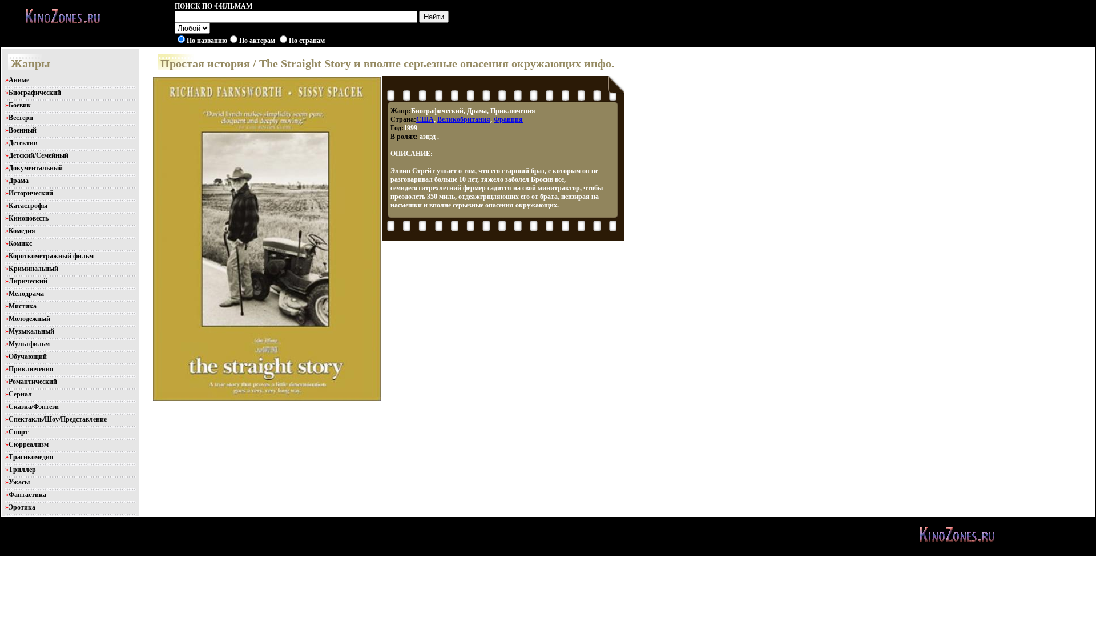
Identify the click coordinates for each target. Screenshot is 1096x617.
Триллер (22, 470)
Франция (508, 119)
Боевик (20, 105)
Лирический (28, 281)
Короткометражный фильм (51, 256)
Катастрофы (28, 206)
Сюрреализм (29, 444)
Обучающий (28, 356)
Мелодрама (26, 294)
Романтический (33, 382)
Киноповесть (29, 218)
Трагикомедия (31, 457)
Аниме (19, 80)
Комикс (20, 243)
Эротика (22, 507)
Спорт (19, 432)
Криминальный (33, 269)
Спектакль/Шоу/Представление (58, 419)
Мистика (23, 306)
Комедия (22, 231)
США (425, 119)
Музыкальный (31, 331)
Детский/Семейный (38, 155)
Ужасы (19, 482)
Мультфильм (29, 344)
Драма (19, 181)
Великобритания (463, 119)
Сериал (20, 394)
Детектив (23, 143)
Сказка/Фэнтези (34, 407)
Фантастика (27, 495)
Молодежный (29, 319)
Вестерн (21, 118)
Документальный (36, 168)
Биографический (35, 93)
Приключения (31, 369)
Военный (23, 130)
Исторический (31, 193)
